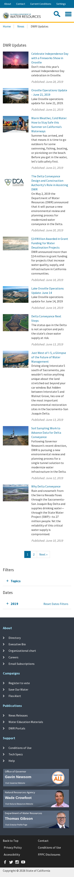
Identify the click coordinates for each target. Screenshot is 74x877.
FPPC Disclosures (49, 854)
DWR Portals (17, 728)
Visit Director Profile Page (16, 824)
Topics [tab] (15, 581)
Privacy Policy (13, 847)
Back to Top (10, 841)
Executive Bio (17, 644)
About (7, 3)
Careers (13, 657)
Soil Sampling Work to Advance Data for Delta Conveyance (46, 432)
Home (7, 26)
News (20, 26)
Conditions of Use (20, 747)
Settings (61, 3)
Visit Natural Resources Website (19, 804)
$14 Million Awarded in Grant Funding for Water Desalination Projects (49, 243)
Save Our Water (18, 689)
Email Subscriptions (22, 664)
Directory (15, 638)
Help (12, 761)
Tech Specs (16, 754)
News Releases (18, 715)
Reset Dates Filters (55, 604)
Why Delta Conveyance (46, 486)
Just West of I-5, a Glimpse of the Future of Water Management (48, 357)
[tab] (37, 581)
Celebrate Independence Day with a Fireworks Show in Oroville (49, 58)
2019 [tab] (14, 604)
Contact (20, 3)
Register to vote (19, 683)
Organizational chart (22, 650)
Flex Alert (15, 696)
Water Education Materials (26, 722)
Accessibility (12, 854)
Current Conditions (40, 3)
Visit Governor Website (15, 783)
